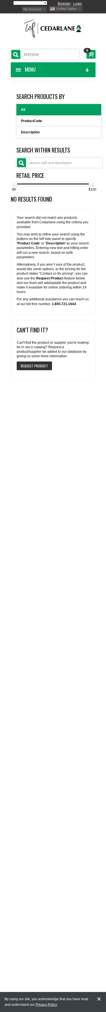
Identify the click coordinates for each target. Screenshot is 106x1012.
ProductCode (31, 121)
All (23, 110)
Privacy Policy (46, 1005)
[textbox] (45, 54)
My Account (32, 9)
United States (66, 9)
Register (64, 4)
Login (77, 4)
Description (30, 132)
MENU (29, 69)
